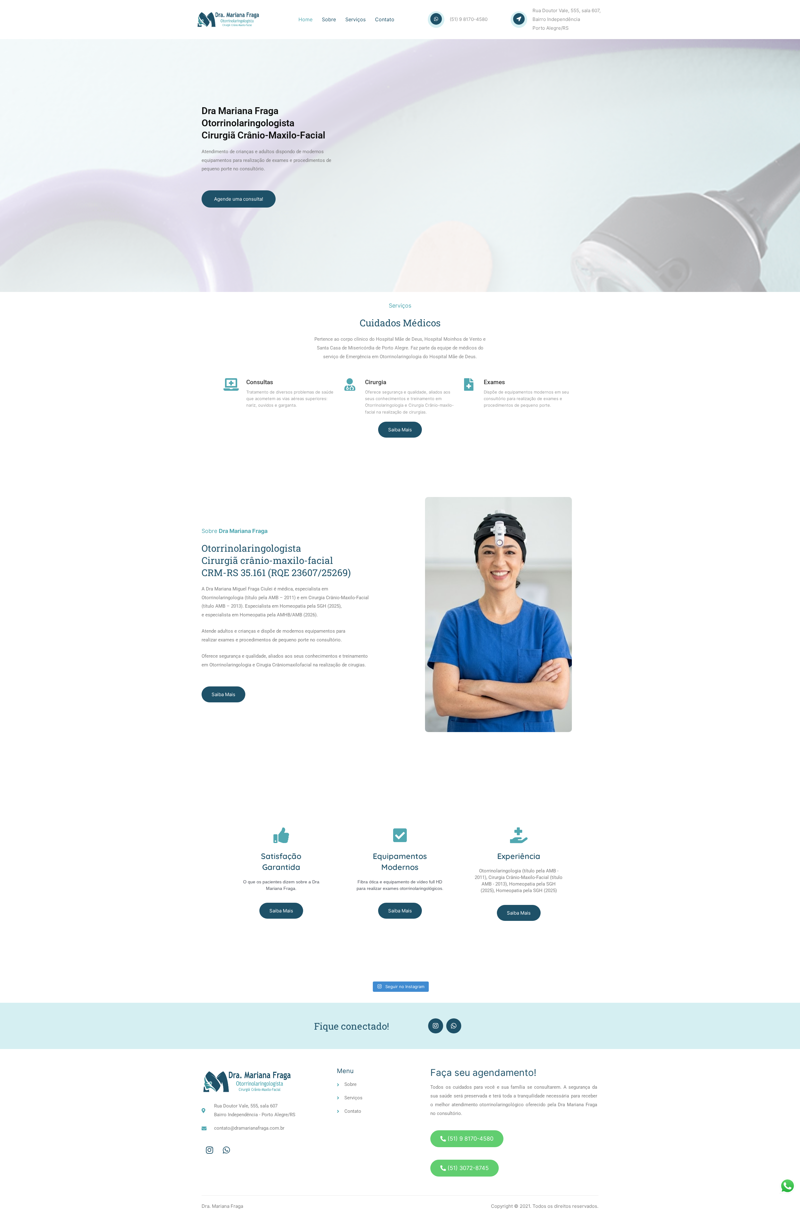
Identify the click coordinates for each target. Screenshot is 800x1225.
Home (305, 19)
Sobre (329, 19)
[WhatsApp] (226, 1150)
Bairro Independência (556, 19)
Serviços (355, 19)
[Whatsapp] (453, 1025)
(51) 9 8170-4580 (469, 19)
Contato (384, 19)
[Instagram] (435, 1025)
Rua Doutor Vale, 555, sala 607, (566, 10)
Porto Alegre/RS (550, 28)
